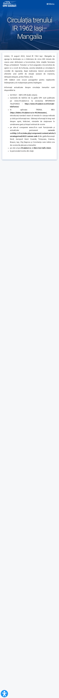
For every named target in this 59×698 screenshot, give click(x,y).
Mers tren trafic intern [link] (42, 148)
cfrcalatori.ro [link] (25, 148)
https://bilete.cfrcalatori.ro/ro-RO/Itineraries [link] (28, 113)
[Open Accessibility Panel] (4, 693)
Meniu (51, 4)
